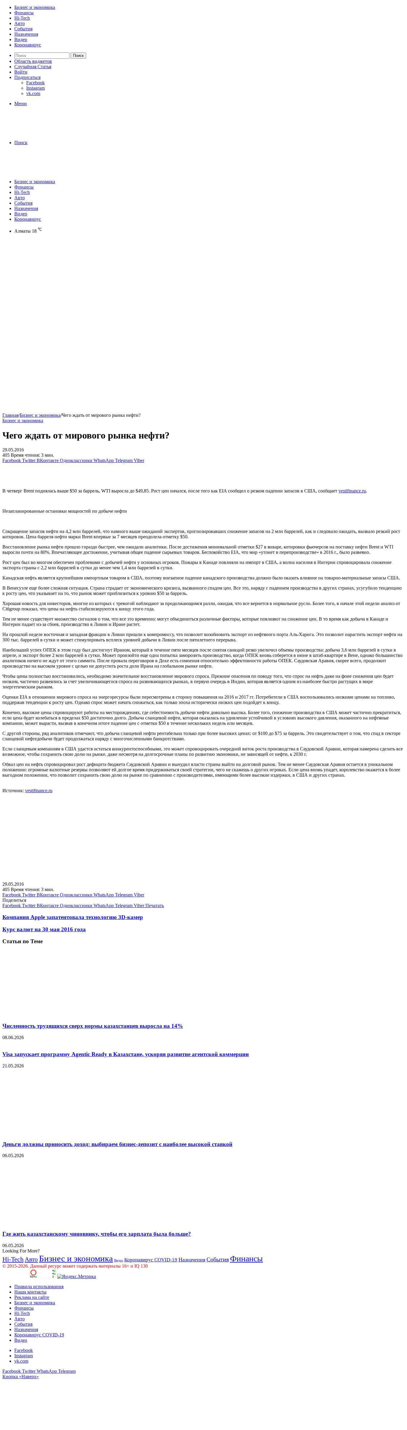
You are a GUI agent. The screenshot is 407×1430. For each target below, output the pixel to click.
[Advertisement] (203, 284)
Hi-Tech (22, 18)
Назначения (26, 34)
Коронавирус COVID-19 (150, 1260)
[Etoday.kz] (47, 132)
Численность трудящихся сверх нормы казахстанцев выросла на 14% (92, 1026)
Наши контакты (30, 1291)
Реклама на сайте (31, 1297)
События (23, 28)
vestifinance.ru (352, 490)
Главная (10, 415)
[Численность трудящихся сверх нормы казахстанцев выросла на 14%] (60, 1014)
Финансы (24, 12)
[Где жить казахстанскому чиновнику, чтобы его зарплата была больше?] (60, 1222)
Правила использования (38, 1286)
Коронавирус (27, 44)
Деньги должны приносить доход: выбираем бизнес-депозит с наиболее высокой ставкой (117, 1144)
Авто (19, 23)
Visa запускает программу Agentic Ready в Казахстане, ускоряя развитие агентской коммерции (125, 1054)
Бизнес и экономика (34, 7)
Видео (20, 39)
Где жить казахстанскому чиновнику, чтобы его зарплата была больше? (96, 1234)
